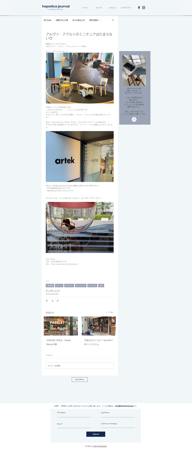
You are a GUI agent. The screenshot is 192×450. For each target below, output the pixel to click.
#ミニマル (92, 285)
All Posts (47, 20)
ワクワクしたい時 (52, 293)
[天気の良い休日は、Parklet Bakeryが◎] (61, 326)
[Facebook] (139, 8)
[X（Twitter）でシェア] (52, 301)
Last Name (105, 412)
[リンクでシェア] (58, 301)
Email (59, 424)
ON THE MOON (100, 446)
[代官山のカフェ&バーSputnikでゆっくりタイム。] (99, 326)
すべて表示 (110, 312)
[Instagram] (144, 8)
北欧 (101, 285)
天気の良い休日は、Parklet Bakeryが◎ (58, 342)
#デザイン (69, 285)
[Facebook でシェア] (47, 301)
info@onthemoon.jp (124, 406)
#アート (59, 285)
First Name (61, 412)
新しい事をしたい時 (53, 290)
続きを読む (93, 20)
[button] (113, 20)
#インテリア (80, 285)
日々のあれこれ (79, 20)
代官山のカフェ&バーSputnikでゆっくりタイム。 (98, 342)
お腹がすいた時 (62, 20)
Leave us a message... (109, 423)
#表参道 (50, 285)
